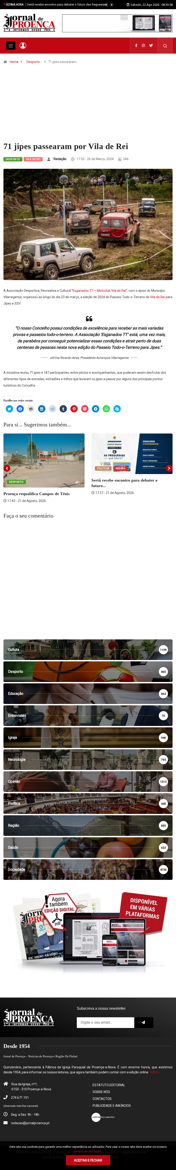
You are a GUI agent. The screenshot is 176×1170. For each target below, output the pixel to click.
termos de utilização (87, 1151)
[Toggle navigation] (10, 46)
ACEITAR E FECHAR (88, 1160)
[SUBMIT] (144, 1022)
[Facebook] (136, 45)
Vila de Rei (33, 159)
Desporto (33, 62)
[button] (106, 5)
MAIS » (155, 1072)
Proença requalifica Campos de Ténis (36, 493)
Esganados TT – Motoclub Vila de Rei (99, 290)
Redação (60, 159)
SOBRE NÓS (101, 1092)
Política (103, 468)
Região (120, 468)
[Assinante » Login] (23, 45)
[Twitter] (151, 45)
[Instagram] (143, 45)
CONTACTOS (102, 1099)
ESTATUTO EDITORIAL (109, 1085)
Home (14, 62)
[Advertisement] (88, 107)
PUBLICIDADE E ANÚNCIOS (112, 1105)
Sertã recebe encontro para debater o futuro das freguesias (66, 4)
